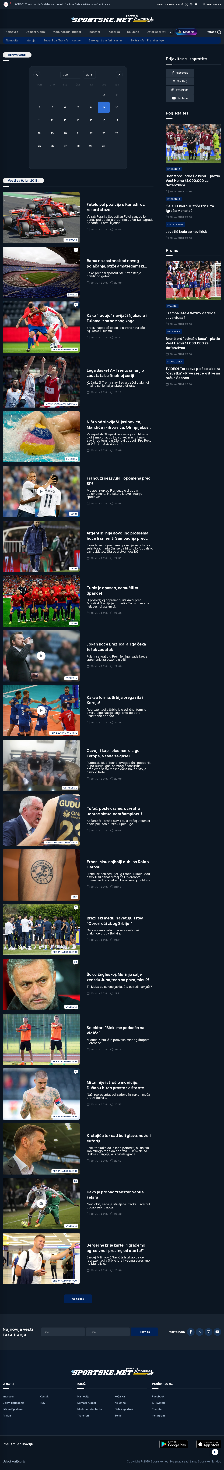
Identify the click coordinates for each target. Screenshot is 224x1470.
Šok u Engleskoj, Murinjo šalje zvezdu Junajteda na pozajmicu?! (118, 977)
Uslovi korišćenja (13, 1402)
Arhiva (7, 1415)
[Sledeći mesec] (119, 74)
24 (116, 133)
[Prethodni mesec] (36, 74)
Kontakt (44, 1396)
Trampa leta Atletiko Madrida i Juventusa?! (191, 315)
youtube (182, 98)
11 (39, 120)
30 (104, 146)
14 (78, 120)
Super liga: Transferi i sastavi (62, 40)
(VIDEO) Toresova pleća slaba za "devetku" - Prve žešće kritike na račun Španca (62, 4)
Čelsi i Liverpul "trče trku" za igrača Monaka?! (190, 208)
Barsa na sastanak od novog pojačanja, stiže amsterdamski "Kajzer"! (115, 266)
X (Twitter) (158, 1402)
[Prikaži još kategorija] (170, 31)
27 (65, 146)
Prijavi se (213, 4)
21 (78, 133)
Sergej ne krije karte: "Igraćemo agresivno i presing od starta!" (116, 1248)
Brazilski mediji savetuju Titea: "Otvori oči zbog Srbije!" (116, 920)
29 (91, 146)
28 (78, 146)
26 (52, 146)
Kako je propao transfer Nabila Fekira (115, 1194)
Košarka (114, 32)
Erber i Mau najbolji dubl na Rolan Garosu (118, 864)
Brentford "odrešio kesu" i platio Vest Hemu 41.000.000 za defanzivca (193, 180)
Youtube (157, 1409)
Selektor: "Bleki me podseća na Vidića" (115, 1030)
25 (39, 146)
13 (65, 120)
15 (91, 120)
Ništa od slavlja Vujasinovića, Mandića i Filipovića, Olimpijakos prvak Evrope (117, 427)
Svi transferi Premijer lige (147, 40)
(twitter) (182, 81)
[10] (6, 4)
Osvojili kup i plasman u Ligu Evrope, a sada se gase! (113, 753)
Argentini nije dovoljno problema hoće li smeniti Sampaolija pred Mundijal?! (117, 538)
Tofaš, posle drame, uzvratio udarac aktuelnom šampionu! (114, 811)
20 (65, 133)
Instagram (158, 1415)
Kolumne (133, 32)
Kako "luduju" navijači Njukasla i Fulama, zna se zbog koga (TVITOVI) (117, 321)
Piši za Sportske (13, 1409)
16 (104, 120)
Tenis (118, 1415)
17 (116, 120)
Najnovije (11, 32)
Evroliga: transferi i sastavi (106, 40)
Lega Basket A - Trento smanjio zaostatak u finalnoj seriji (115, 373)
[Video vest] (41, 491)
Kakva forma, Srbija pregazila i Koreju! (115, 700)
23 (104, 133)
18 (39, 133)
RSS (42, 1402)
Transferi (94, 32)
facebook (182, 72)
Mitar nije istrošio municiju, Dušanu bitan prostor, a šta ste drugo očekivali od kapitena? (115, 1088)
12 (52, 120)
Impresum (9, 1396)
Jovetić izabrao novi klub (186, 231)
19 (52, 133)
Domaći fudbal (36, 32)
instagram (182, 89)
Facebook (158, 1396)
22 (91, 133)
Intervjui (31, 40)
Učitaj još (78, 1298)
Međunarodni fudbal (67, 32)
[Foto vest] (41, 1203)
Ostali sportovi (156, 32)
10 (116, 107)
